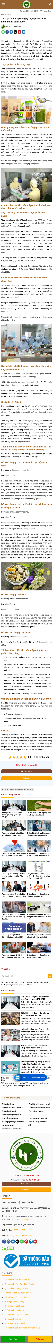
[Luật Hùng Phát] (27, 4)
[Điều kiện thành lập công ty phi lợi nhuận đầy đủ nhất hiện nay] (11, 1067)
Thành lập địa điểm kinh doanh (39, 1108)
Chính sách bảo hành (13, 1319)
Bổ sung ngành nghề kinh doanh (13, 1122)
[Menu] (3, 4)
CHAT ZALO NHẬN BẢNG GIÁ (33, 1077)
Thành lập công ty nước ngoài (39, 1104)
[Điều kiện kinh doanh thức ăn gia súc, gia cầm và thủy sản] (11, 1018)
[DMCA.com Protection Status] (8, 1248)
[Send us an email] (17, 1241)
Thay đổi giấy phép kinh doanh (12, 1108)
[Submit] (50, 976)
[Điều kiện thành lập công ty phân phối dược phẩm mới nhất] (11, 1035)
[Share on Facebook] (7, 32)
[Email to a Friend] (15, 32)
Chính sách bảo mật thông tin (17, 1280)
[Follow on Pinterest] (26, 1241)
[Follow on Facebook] (4, 1241)
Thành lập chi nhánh (9, 1111)
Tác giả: (14, 26)
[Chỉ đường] (27, 1219)
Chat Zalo (13, 1339)
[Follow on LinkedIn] (31, 1241)
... (35, 1007)
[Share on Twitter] (11, 32)
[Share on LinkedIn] (23, 32)
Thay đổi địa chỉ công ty (10, 1118)
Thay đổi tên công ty (36, 1111)
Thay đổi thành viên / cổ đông (12, 1129)
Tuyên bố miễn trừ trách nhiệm (17, 1293)
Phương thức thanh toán (15, 1323)
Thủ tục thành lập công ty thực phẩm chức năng (18, 789)
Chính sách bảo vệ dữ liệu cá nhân (19, 1284)
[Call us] (22, 1241)
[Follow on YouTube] (35, 1241)
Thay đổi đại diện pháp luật (38, 1118)
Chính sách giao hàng (14, 1310)
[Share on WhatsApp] (3, 32)
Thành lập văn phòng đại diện (12, 1115)
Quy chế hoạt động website (16, 1288)
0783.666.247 (34, 1179)
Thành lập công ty (8, 1104)
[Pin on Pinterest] (19, 32)
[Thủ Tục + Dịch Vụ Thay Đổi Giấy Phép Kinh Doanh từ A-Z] (11, 1051)
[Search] (50, 4)
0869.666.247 (31, 1175)
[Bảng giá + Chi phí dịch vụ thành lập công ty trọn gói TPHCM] (11, 1002)
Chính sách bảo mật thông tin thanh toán (22, 1328)
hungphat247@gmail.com (20, 1235)
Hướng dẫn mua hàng (14, 1302)
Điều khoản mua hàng (14, 1306)
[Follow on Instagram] (9, 1241)
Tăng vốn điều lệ (8, 1125)
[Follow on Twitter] (13, 1241)
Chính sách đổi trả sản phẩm (16, 1315)
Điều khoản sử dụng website (17, 1297)
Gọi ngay (40, 1339)
